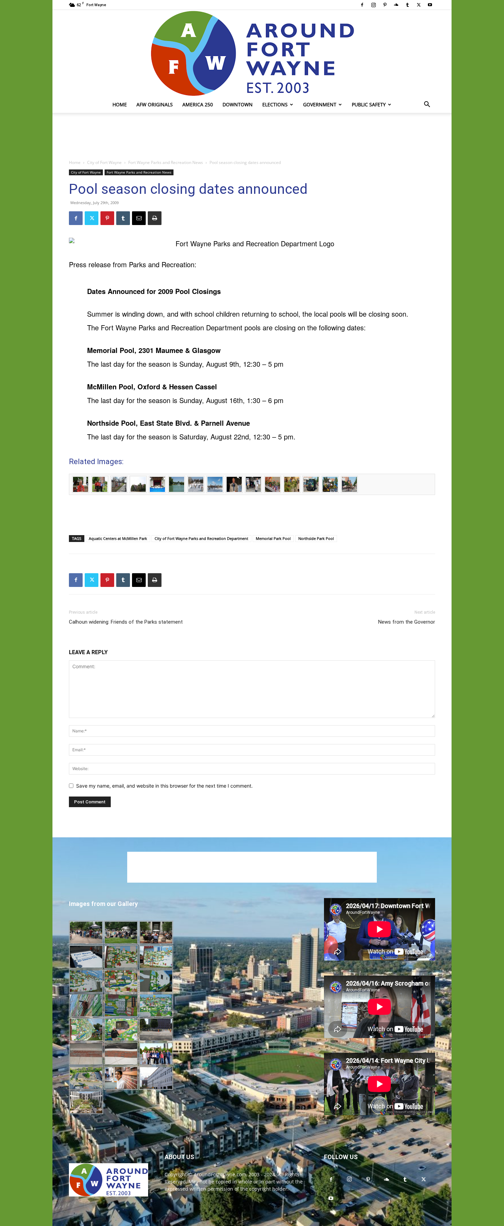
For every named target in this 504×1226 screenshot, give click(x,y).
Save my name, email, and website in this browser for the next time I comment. (164, 786)
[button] (427, 105)
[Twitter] (418, 5)
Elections (275, 104)
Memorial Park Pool (273, 538)
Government (319, 104)
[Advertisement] (252, 136)
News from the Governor (406, 622)
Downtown (238, 104)
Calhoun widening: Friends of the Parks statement (126, 622)
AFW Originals (154, 104)
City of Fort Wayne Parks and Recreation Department (201, 538)
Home (119, 104)
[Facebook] (362, 5)
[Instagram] (373, 5)
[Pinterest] (385, 5)
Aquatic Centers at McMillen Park (118, 538)
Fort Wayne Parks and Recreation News (165, 162)
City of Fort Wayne (104, 162)
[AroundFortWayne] (252, 53)
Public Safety (369, 104)
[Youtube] (430, 5)
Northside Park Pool (316, 538)
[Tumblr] (407, 5)
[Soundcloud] (396, 5)
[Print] (154, 218)
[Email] (139, 218)
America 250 (197, 104)
